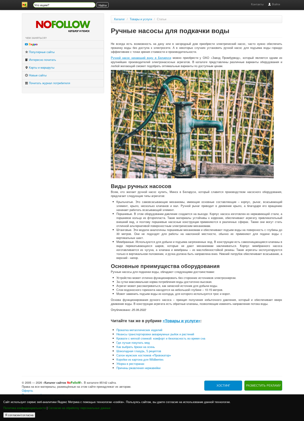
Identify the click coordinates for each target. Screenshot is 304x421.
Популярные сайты (41, 52)
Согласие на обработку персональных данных (79, 408)
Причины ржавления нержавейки (138, 368)
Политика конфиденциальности (24, 408)
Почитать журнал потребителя (49, 83)
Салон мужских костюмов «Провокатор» (143, 355)
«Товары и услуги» (181, 321)
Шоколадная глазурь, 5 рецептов (138, 351)
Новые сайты (37, 75)
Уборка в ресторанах (130, 363)
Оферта (27, 390)
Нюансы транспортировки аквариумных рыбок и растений (155, 334)
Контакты (257, 4)
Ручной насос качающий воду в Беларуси (141, 58)
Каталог (119, 19)
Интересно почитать (42, 60)
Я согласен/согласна (19, 415)
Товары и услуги (141, 19)
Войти (275, 4)
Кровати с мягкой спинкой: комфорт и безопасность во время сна (160, 338)
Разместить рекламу (263, 385)
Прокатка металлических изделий (139, 330)
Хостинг (223, 385)
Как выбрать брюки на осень (135, 347)
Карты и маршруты (41, 67)
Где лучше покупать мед (133, 342)
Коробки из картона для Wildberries (140, 359)
